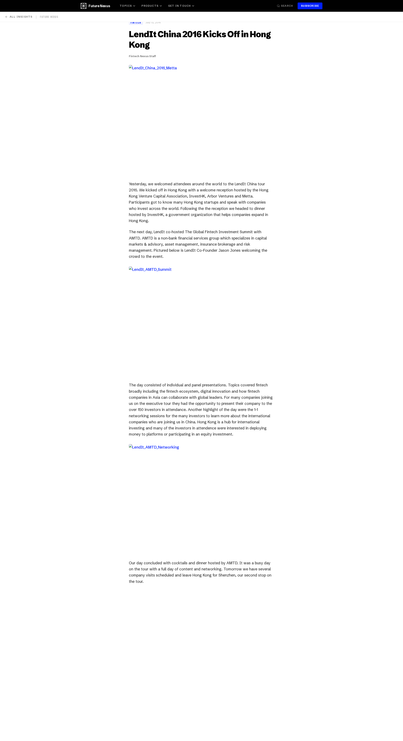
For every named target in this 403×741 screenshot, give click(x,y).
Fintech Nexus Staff (142, 56)
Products (149, 5)
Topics (126, 5)
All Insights (21, 16)
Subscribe (310, 5)
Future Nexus (99, 6)
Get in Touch (179, 5)
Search (287, 5)
